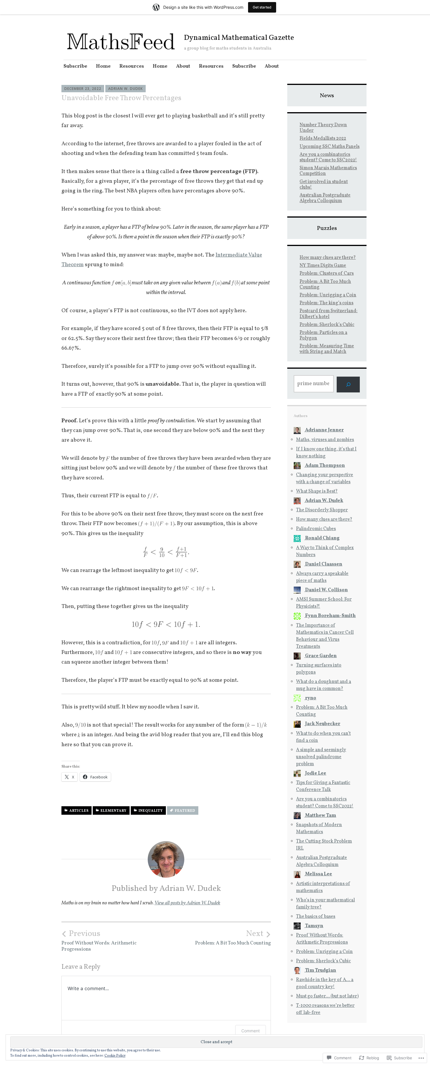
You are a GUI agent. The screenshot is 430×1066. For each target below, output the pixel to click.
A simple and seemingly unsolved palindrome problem (321, 757)
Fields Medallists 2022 (323, 138)
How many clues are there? (328, 257)
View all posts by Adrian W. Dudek (187, 903)
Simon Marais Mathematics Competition (328, 171)
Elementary (114, 811)
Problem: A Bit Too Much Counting (233, 938)
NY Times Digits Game (323, 265)
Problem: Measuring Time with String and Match (327, 349)
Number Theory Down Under (323, 128)
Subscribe (75, 66)
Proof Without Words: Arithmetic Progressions (99, 940)
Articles (79, 811)
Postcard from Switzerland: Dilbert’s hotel (328, 314)
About (183, 66)
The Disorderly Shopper (322, 510)
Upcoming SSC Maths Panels (330, 147)
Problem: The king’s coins (326, 303)
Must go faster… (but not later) (327, 996)
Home (103, 66)
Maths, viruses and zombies (325, 440)
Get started (262, 7)
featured (185, 811)
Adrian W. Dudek (125, 88)
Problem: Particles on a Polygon (323, 335)
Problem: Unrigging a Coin (328, 295)
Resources (131, 66)
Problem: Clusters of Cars (327, 273)
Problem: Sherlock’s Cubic (327, 325)
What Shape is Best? (317, 491)
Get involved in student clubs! (324, 185)
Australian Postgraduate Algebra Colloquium (325, 198)
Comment (250, 1030)
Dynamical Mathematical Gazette (239, 38)
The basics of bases (315, 916)
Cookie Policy (114, 1055)
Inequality (151, 811)
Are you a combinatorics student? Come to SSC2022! (328, 157)
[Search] (348, 384)
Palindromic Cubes (316, 529)
